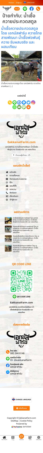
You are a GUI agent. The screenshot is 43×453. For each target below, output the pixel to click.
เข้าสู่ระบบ (19, 3)
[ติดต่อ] (21, 436)
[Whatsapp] (14, 107)
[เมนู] (12, 437)
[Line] (14, 102)
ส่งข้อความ (14, 371)
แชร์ (30, 439)
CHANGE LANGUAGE (23, 399)
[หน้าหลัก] (4, 437)
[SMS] (24, 107)
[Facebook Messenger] (24, 102)
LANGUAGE (31, 3)
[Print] (28, 107)
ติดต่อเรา (11, 3)
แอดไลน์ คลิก (15, 357)
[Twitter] (28, 102)
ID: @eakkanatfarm (21, 360)
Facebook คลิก (16, 364)
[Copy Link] (10, 102)
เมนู (13, 439)
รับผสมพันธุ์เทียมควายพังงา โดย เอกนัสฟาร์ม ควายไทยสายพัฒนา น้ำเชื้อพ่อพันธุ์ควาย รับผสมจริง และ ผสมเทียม (25, 248)
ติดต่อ (21, 439)
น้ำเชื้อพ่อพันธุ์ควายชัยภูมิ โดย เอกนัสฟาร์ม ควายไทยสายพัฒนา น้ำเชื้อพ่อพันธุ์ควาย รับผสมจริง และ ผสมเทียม (25, 220)
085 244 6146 (17, 353)
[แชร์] (30, 437)
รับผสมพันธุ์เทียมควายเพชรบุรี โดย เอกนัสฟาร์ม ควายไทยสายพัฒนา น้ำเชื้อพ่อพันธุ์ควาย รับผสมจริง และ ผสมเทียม (25, 229)
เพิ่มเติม (38, 439)
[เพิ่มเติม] (38, 437)
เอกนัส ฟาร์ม (16, 367)
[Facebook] (19, 102)
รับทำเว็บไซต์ (27, 426)
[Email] (19, 107)
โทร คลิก (13, 350)
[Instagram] (33, 102)
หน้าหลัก (4, 439)
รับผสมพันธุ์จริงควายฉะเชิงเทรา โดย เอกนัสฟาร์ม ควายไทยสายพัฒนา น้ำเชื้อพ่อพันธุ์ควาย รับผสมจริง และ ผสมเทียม (26, 239)
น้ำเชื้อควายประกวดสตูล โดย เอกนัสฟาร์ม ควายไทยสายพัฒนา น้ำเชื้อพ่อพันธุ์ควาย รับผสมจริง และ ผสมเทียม (21, 38)
